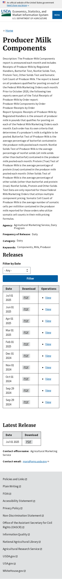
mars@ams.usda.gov (35, 461)
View (48, 298)
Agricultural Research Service (21, 549)
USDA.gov (9, 556)
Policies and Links (13, 479)
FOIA (6, 494)
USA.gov (8, 563)
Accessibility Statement (18, 501)
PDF (25, 298)
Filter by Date (12, 263)
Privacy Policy (11, 508)
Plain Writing (10, 486)
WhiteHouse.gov (13, 571)
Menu (57, 14)
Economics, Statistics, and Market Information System (30, 13)
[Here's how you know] (31, 4)
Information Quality (15, 534)
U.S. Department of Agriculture (29, 18)
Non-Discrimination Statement (22, 515)
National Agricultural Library (20, 542)
